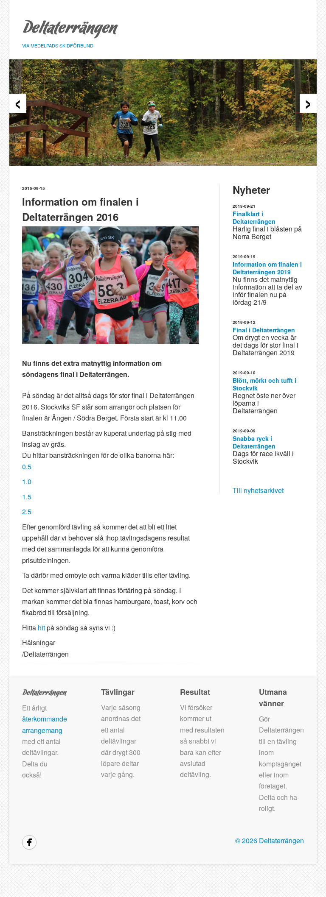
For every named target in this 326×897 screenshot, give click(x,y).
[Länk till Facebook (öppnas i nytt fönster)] (29, 842)
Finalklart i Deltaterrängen (254, 217)
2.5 (26, 511)
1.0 (26, 481)
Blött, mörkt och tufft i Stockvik (264, 384)
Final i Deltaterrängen (264, 330)
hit (41, 627)
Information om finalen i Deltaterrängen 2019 (267, 268)
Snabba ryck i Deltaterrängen (254, 442)
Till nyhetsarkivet (258, 490)
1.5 (26, 496)
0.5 (26, 466)
